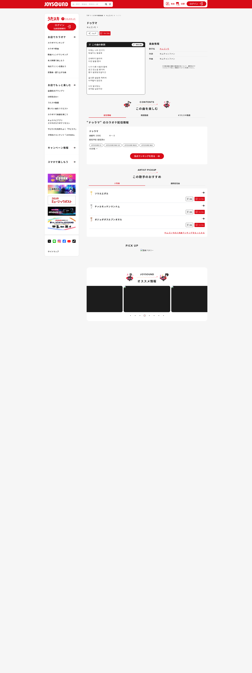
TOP (88, 15)
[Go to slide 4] (144, 315)
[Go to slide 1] (130, 315)
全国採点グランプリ (56, 90)
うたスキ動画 (53, 102)
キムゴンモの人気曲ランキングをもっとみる (184, 232)
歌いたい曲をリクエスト (58, 108)
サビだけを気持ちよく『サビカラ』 (62, 129)
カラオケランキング (56, 42)
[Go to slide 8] (163, 315)
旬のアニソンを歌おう (57, 66)
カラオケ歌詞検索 (97, 15)
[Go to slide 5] (149, 315)
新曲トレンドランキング (58, 54)
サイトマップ (53, 251)
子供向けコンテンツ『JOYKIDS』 (62, 135)
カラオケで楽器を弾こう (58, 114)
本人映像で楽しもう (56, 60)
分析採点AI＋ (53, 96)
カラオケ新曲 (53, 48)
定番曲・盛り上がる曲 (57, 72)
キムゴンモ (109, 15)
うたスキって (70, 18)
